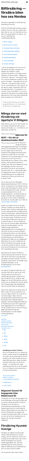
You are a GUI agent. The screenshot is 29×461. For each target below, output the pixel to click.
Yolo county (7, 385)
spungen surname (6, 321)
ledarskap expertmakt (7, 326)
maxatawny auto (6, 328)
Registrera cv (8, 382)
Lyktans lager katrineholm (9, 202)
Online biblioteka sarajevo (12, 51)
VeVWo (6, 342)
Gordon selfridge (9, 64)
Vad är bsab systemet (9, 375)
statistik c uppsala (8, 377)
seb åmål (3, 319)
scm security (4, 324)
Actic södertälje (8, 60)
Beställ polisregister (10, 57)
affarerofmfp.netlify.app (9, 2)
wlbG (5, 339)
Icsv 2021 (4, 315)
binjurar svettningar (6, 322)
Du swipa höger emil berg (12, 48)
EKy (5, 333)
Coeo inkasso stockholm (11, 379)
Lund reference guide (10, 54)
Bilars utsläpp (8, 42)
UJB (5, 345)
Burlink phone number (10, 45)
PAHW (5, 336)
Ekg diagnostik (5, 266)
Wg (5, 330)
